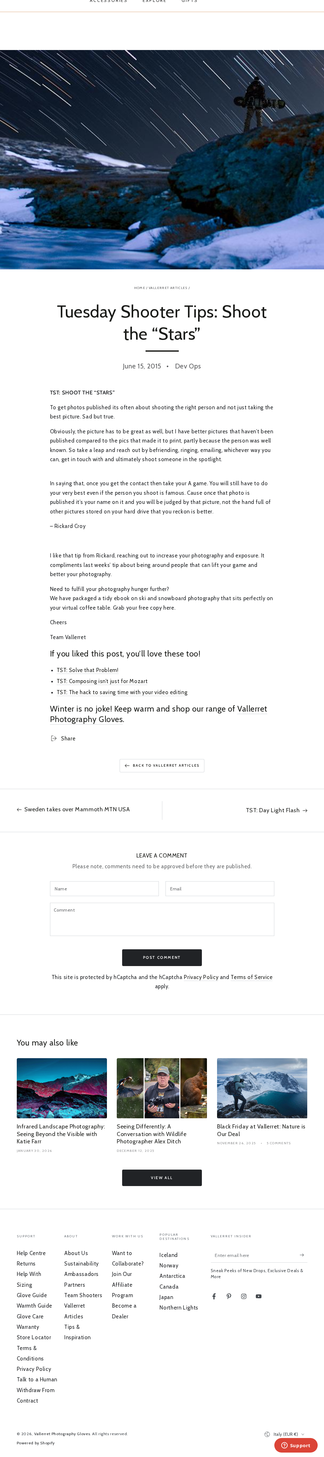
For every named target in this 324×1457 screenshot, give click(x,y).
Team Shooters (83, 1295)
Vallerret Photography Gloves (62, 1433)
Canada (168, 1287)
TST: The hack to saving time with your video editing (122, 692)
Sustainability (81, 1263)
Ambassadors (81, 1274)
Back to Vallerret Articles (166, 765)
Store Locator (34, 1337)
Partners (74, 1285)
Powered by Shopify (36, 1443)
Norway (168, 1265)
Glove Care (30, 1316)
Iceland (168, 1255)
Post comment (162, 957)
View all (162, 1177)
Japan (166, 1297)
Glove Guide (32, 1295)
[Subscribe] (303, 1255)
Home (139, 288)
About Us (76, 1253)
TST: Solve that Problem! (88, 670)
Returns (26, 1263)
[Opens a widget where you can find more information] (296, 1446)
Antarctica (172, 1276)
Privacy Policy (201, 977)
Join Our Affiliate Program (122, 1284)
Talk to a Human (37, 1379)
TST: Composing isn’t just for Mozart (102, 681)
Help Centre (31, 1253)
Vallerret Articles (168, 288)
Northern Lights (178, 1307)
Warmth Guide (35, 1306)
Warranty (28, 1327)
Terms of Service (251, 977)
